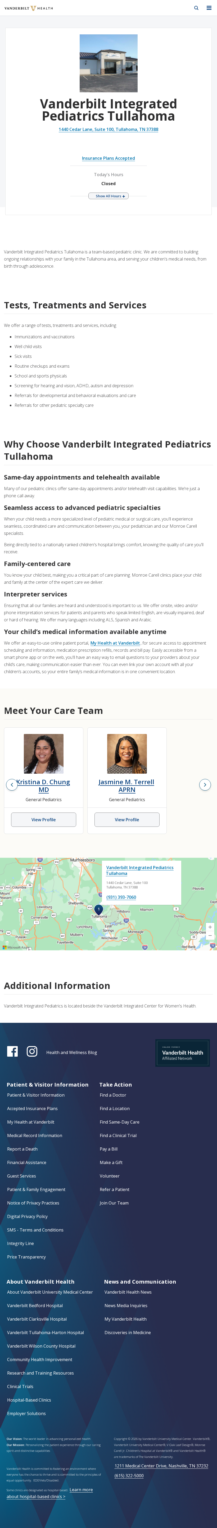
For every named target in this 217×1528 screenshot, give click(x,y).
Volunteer (110, 1176)
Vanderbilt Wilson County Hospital (41, 1346)
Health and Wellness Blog (71, 1052)
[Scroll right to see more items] (205, 785)
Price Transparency (26, 1257)
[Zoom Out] (210, 935)
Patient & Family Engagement (36, 1189)
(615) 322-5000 (129, 1476)
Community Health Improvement (39, 1359)
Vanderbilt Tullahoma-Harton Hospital (45, 1332)
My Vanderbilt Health (126, 1319)
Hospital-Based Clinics (29, 1400)
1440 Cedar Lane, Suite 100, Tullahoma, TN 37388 (108, 129)
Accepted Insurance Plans (32, 1108)
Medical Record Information (34, 1135)
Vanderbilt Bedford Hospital (35, 1305)
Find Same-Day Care (119, 1122)
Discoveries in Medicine (128, 1332)
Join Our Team (114, 1203)
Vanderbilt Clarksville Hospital (37, 1319)
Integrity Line (20, 1243)
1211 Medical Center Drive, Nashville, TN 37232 (161, 1466)
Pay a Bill (108, 1149)
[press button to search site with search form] (196, 8)
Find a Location (115, 1108)
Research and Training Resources (40, 1373)
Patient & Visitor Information (36, 1095)
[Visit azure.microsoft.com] (16, 947)
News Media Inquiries (126, 1305)
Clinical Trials (20, 1386)
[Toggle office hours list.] (108, 196)
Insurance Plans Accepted (108, 158)
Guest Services (21, 1176)
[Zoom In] (210, 927)
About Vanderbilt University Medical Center (50, 1292)
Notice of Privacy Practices (33, 1203)
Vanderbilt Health (22, 11)
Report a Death (22, 1149)
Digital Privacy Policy (27, 1216)
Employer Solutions (26, 1413)
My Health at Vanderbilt (115, 643)
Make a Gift (111, 1162)
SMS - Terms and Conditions (35, 1230)
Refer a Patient (114, 1189)
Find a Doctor (113, 1095)
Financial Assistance (26, 1162)
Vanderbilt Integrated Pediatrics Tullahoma (140, 870)
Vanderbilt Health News (128, 1292)
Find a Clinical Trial (118, 1135)
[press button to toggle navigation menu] (209, 8)
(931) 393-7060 (121, 897)
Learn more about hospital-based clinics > (50, 1493)
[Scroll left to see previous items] (12, 785)
